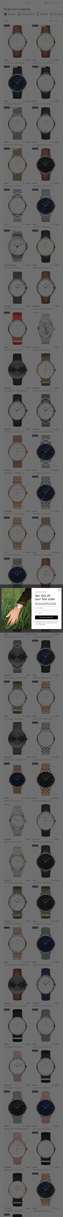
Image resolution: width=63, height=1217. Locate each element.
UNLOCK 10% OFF (46, 617)
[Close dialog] (59, 590)
